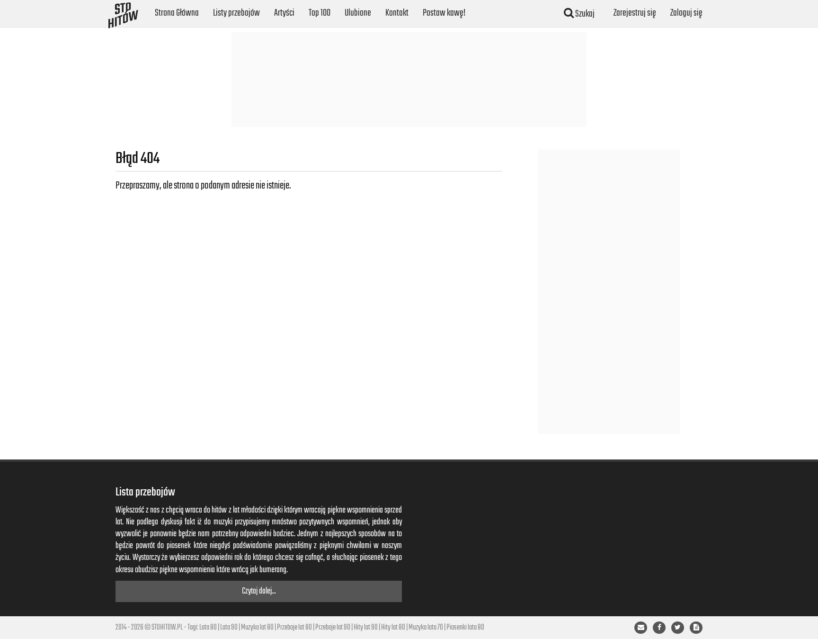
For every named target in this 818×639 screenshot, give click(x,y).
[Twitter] (677, 627)
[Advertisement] (409, 79)
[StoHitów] (123, 12)
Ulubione (358, 13)
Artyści (284, 13)
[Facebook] (659, 627)
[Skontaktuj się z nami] (640, 627)
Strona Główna (177, 13)
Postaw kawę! (444, 13)
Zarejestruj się (635, 13)
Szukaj (584, 14)
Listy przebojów (236, 13)
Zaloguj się (686, 13)
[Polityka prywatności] (696, 627)
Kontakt (397, 13)
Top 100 (319, 13)
